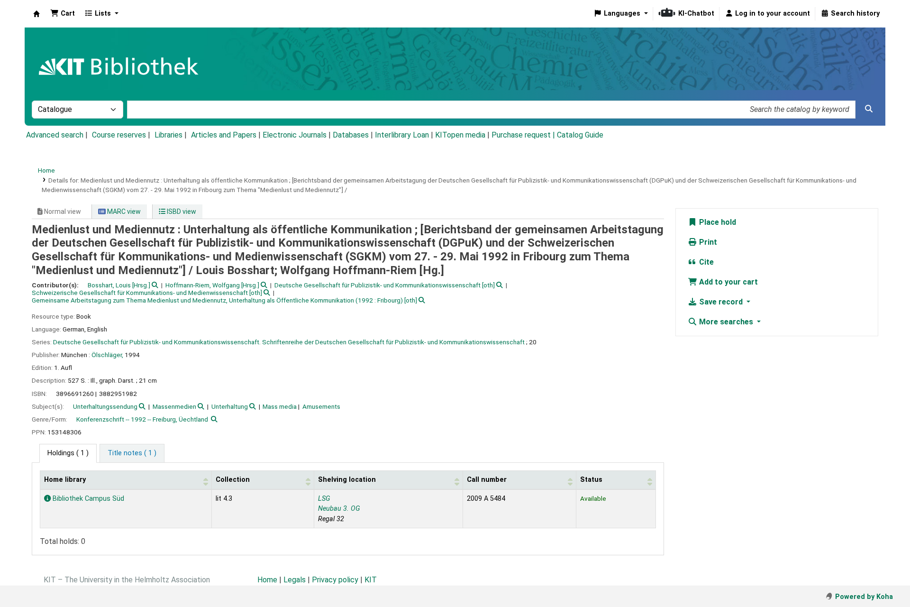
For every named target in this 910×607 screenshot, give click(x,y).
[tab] (132, 453)
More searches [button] (726, 321)
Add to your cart (727, 281)
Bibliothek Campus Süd (87, 499)
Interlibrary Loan (402, 134)
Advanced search (54, 134)
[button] (62, 14)
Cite (705, 262)
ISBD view (180, 211)
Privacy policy (335, 579)
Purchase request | (524, 134)
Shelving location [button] (347, 480)
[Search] (868, 109)
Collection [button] (233, 480)
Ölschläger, (107, 355)
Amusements (321, 406)
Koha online (36, 13)
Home (46, 170)
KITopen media (460, 134)
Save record (721, 301)
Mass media (280, 406)
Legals (294, 579)
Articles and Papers (223, 134)
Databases (351, 134)
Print (707, 242)
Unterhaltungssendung (105, 406)
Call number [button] (487, 480)
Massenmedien (174, 406)
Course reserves (119, 134)
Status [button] (591, 480)
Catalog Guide (580, 134)
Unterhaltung (229, 406)
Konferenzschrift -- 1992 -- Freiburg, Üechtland (142, 419)
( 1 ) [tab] (68, 453)
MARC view (123, 211)
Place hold (716, 222)
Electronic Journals (295, 134)
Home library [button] (65, 480)
